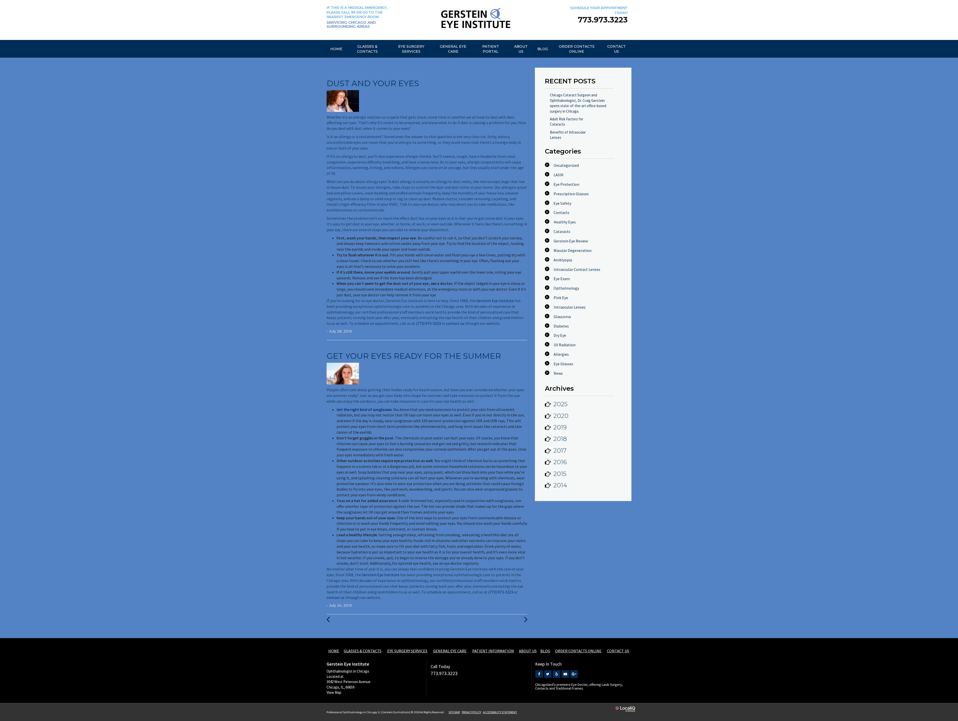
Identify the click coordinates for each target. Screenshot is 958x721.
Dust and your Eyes (373, 83)
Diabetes (561, 326)
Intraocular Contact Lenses (577, 269)
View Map (334, 692)
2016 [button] (560, 462)
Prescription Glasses (571, 193)
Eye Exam (562, 278)
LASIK (559, 174)
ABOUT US (521, 49)
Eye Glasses (563, 363)
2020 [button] (560, 415)
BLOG (542, 49)
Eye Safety (562, 203)
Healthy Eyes (565, 221)
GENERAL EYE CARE (453, 49)
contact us (455, 323)
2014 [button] (560, 485)
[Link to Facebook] (539, 674)
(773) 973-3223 (428, 323)
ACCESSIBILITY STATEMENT (500, 712)
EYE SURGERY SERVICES (411, 49)
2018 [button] (560, 438)
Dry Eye (560, 335)
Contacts (561, 212)
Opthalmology (566, 288)
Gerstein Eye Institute (495, 300)
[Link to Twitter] (548, 674)
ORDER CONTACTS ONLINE (577, 49)
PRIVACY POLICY (471, 712)
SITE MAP (454, 712)
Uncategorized (566, 165)
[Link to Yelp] (556, 674)
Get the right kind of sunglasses (364, 409)
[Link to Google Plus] (574, 674)
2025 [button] (560, 404)
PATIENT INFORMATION (493, 650)
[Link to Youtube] (565, 674)
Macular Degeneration (573, 250)
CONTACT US (616, 49)
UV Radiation (565, 344)
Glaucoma (562, 316)
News (558, 373)
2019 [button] (560, 427)
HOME (336, 49)
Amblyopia (563, 259)
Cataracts (562, 231)
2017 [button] (560, 450)
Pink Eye (561, 297)
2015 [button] (559, 473)
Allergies (561, 354)
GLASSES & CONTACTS (367, 49)
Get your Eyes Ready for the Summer (414, 356)
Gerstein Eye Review (571, 240)
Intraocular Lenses (570, 307)
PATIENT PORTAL (490, 49)
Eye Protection (566, 184)
